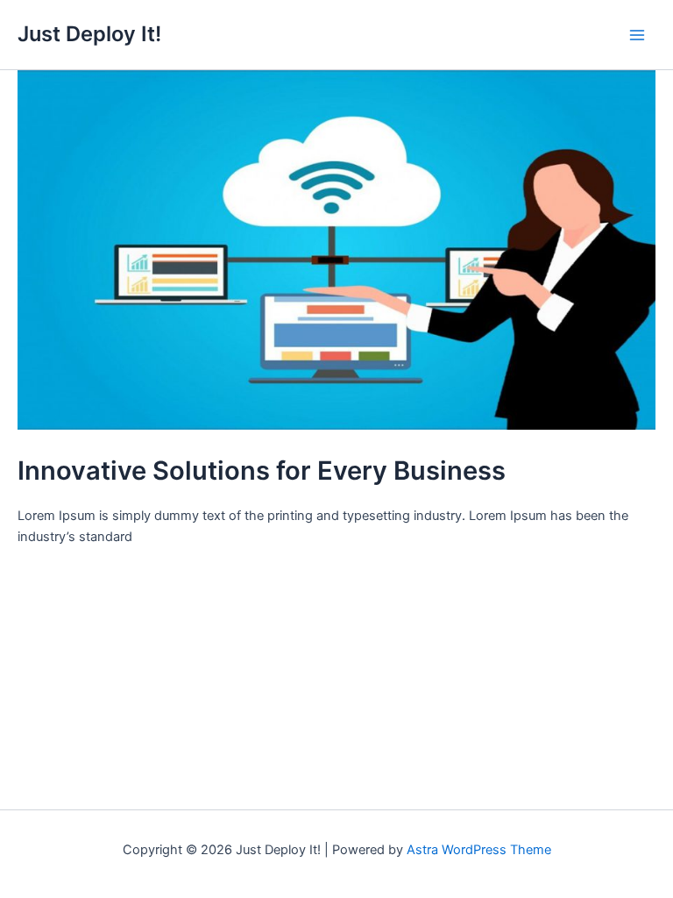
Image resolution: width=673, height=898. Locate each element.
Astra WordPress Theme (479, 850)
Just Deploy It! (89, 33)
